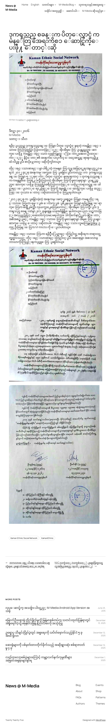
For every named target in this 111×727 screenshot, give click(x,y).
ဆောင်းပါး (71, 10)
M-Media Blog (66, 4)
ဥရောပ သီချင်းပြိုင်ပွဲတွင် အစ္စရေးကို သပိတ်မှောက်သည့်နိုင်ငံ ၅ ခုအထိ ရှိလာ (43, 634)
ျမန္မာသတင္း (32, 119)
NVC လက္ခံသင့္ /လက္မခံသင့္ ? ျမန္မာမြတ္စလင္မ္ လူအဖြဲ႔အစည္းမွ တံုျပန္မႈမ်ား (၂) (79, 564)
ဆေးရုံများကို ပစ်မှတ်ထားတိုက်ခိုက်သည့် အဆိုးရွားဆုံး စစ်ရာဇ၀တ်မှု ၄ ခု (45, 646)
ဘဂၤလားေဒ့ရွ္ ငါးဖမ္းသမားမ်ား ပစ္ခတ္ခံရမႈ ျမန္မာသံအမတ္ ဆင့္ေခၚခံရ (27, 564)
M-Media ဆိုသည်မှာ (92, 10)
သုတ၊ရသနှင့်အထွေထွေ (91, 4)
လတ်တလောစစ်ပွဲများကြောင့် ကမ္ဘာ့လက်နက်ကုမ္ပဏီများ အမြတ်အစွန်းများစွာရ (38, 659)
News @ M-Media (11, 8)
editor (21, 119)
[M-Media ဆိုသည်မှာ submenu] (104, 11)
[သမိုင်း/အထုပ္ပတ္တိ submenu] (63, 11)
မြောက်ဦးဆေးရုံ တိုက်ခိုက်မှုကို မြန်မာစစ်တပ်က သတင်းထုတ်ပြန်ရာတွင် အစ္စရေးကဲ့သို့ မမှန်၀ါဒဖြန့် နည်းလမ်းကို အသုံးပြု (47, 621)
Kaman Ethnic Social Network (24, 538)
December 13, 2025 (100, 622)
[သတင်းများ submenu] (55, 4)
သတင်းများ (48, 4)
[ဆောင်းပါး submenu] (78, 11)
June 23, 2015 (101, 609)
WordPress (101, 720)
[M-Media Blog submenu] (75, 4)
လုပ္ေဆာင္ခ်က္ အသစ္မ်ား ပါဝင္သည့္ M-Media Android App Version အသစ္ (47, 609)
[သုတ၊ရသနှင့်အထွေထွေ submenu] (104, 4)
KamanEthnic (47, 538)
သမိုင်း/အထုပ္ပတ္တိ (53, 10)
